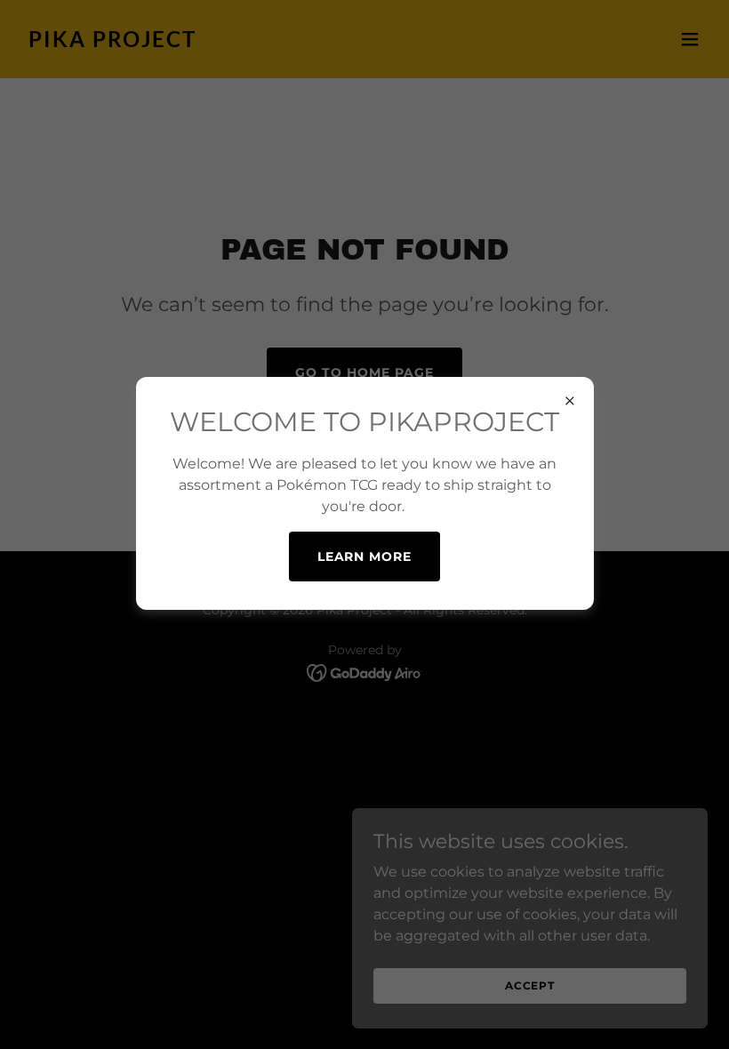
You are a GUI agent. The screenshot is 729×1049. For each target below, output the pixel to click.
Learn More (365, 557)
